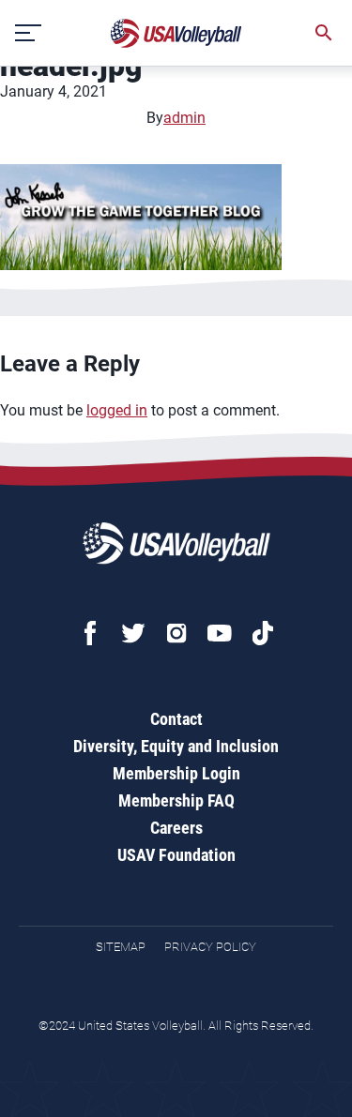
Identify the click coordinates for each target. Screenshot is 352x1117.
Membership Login (176, 773)
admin (184, 118)
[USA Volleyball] (176, 33)
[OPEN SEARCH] (324, 33)
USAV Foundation (176, 855)
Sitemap (120, 947)
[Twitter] (133, 633)
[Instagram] (176, 633)
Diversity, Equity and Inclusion (176, 746)
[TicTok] (263, 633)
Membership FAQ (176, 800)
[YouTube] (220, 633)
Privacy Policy (210, 947)
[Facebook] (90, 633)
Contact (176, 719)
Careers (176, 828)
